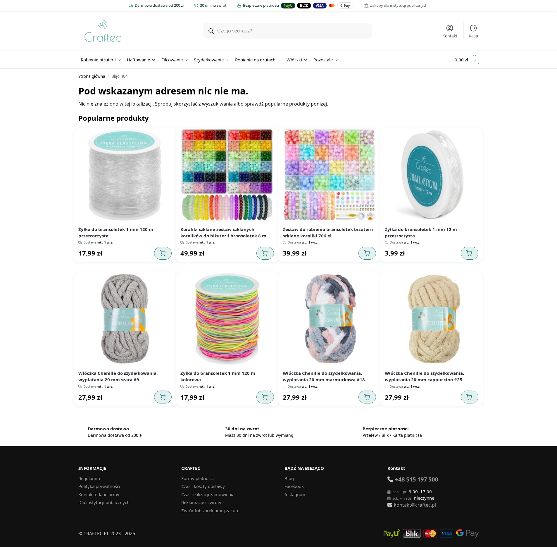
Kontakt (449, 36)
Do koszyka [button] (163, 253)
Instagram (294, 494)
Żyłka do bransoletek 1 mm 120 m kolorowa (217, 376)
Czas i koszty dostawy (203, 486)
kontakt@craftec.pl (415, 505)
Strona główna (91, 76)
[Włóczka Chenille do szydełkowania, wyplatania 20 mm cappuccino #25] (431, 319)
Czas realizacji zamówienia (207, 494)
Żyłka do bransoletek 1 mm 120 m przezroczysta (115, 232)
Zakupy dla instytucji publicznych (398, 5)
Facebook (294, 486)
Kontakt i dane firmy (98, 494)
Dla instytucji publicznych (104, 502)
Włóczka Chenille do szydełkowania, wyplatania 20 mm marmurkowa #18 (324, 376)
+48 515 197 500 (416, 479)
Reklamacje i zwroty (201, 502)
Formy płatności (197, 478)
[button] (467, 59)
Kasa (473, 36)
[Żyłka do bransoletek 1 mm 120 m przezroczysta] (125, 175)
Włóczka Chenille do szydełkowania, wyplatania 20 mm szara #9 (118, 376)
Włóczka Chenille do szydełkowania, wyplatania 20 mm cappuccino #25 (424, 376)
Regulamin (89, 478)
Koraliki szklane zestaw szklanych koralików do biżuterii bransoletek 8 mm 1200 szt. (225, 232)
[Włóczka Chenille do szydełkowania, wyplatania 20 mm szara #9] (125, 319)
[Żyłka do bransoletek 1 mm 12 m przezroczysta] (431, 175)
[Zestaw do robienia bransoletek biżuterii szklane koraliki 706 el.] (329, 175)
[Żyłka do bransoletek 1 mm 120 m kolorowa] (227, 319)
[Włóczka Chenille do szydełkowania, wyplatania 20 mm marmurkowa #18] (329, 319)
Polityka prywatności (99, 486)
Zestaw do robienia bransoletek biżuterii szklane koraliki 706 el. (328, 232)
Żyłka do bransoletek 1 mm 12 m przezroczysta (421, 232)
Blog (289, 478)
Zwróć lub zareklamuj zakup (209, 510)
